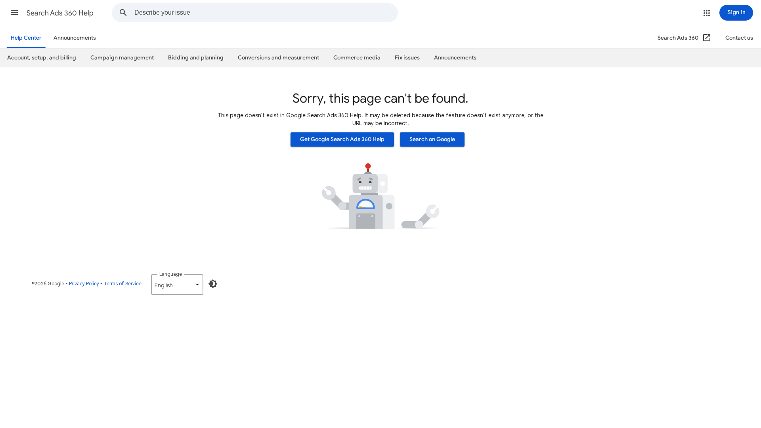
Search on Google (432, 139)
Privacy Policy (84, 284)
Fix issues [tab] (407, 57)
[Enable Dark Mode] (212, 283)
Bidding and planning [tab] (196, 57)
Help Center (26, 37)
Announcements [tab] (455, 57)
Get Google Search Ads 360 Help (342, 139)
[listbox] (177, 284)
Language (170, 274)
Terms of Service (122, 284)
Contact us (739, 37)
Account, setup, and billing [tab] (41, 57)
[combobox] (266, 13)
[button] (14, 12)
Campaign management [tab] (122, 57)
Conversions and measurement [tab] (278, 57)
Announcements (75, 37)
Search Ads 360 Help (60, 13)
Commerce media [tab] (356, 57)
